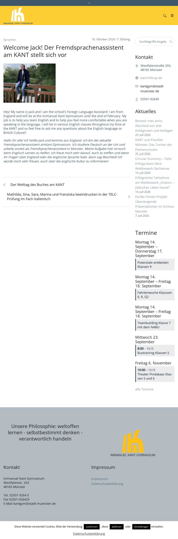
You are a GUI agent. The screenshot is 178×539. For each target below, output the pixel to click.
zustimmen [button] (92, 526)
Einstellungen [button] (141, 526)
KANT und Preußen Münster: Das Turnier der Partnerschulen (153, 145)
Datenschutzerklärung (107, 484)
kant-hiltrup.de (151, 78)
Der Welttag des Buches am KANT (37, 184)
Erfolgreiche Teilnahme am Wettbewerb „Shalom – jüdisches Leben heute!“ (154, 183)
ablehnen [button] (117, 526)
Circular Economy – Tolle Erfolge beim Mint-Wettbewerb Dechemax (153, 164)
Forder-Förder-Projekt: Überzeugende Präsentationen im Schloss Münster (154, 204)
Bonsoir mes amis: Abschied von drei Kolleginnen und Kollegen (154, 126)
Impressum (99, 479)
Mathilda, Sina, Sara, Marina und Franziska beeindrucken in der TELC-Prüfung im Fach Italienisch (62, 196)
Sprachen (9, 40)
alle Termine (144, 389)
